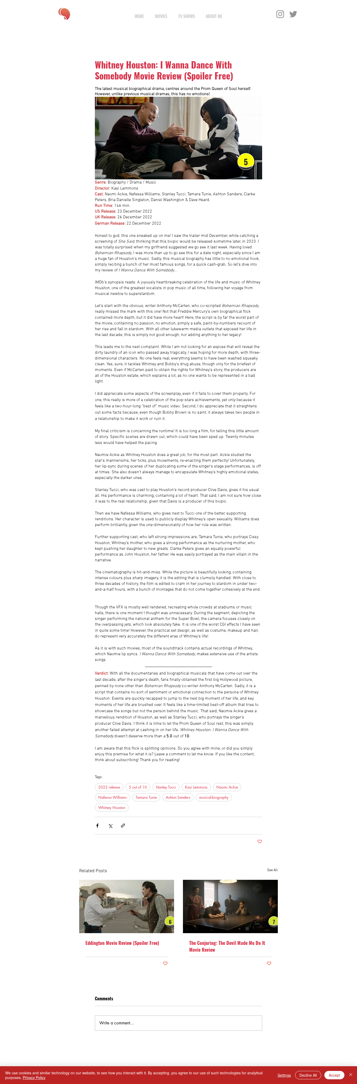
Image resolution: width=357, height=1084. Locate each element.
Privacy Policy (34, 1077)
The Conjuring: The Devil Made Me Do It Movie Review (227, 946)
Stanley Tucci (166, 787)
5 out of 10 (138, 787)
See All (272, 870)
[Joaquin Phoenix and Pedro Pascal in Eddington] (126, 906)
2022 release (109, 787)
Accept (334, 1075)
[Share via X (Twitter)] (110, 825)
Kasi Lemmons (196, 787)
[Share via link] (122, 825)
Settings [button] (284, 1075)
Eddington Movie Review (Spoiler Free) (122, 942)
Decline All (308, 1075)
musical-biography (213, 797)
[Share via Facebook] (97, 825)
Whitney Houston (111, 807)
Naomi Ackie (227, 787)
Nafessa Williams (112, 797)
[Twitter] (293, 14)
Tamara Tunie (146, 797)
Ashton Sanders (178, 797)
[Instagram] (280, 14)
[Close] (351, 1075)
